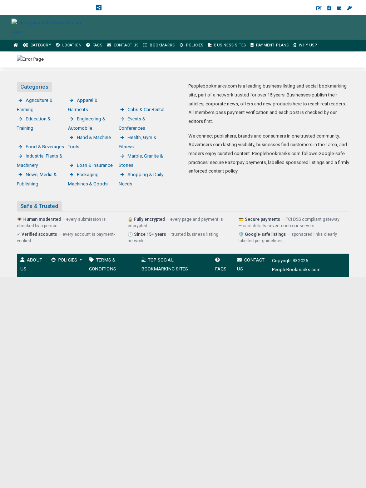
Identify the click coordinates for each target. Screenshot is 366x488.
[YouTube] (51, 7)
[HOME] (16, 45)
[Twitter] (27, 7)
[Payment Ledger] (339, 8)
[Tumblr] (74, 7)
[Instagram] (39, 7)
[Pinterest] (62, 7)
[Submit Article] (319, 8)
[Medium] (86, 7)
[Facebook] (15, 7)
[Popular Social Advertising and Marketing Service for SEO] (50, 27)
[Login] (349, 8)
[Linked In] (110, 7)
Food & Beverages (45, 146)
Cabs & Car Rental (146, 109)
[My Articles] (329, 8)
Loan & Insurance (95, 165)
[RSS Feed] (99, 7)
